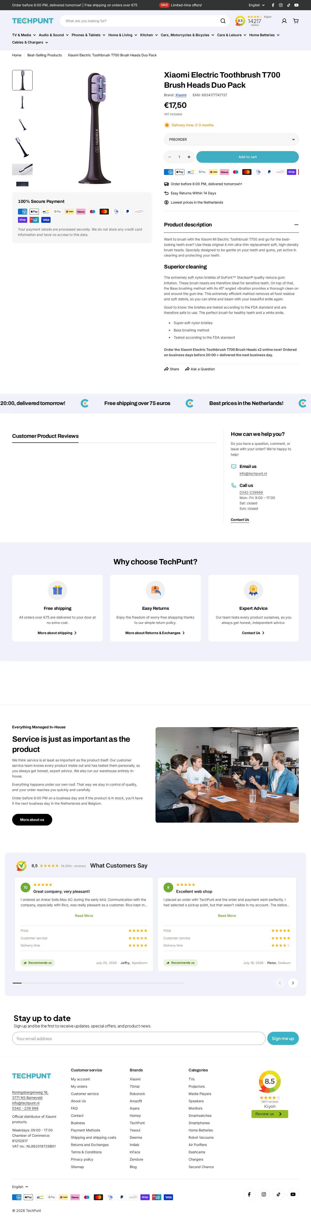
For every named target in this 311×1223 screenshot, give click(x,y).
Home (16, 55)
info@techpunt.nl (253, 473)
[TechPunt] (31, 1076)
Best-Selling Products (44, 55)
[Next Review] (293, 983)
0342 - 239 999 (25, 1108)
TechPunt (33, 1210)
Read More (84, 915)
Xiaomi (181, 95)
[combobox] (145, 21)
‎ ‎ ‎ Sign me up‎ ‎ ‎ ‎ (283, 1038)
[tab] (45, 438)
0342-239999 (251, 492)
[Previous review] (280, 983)
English (254, 5)
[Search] (223, 21)
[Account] (284, 21)
